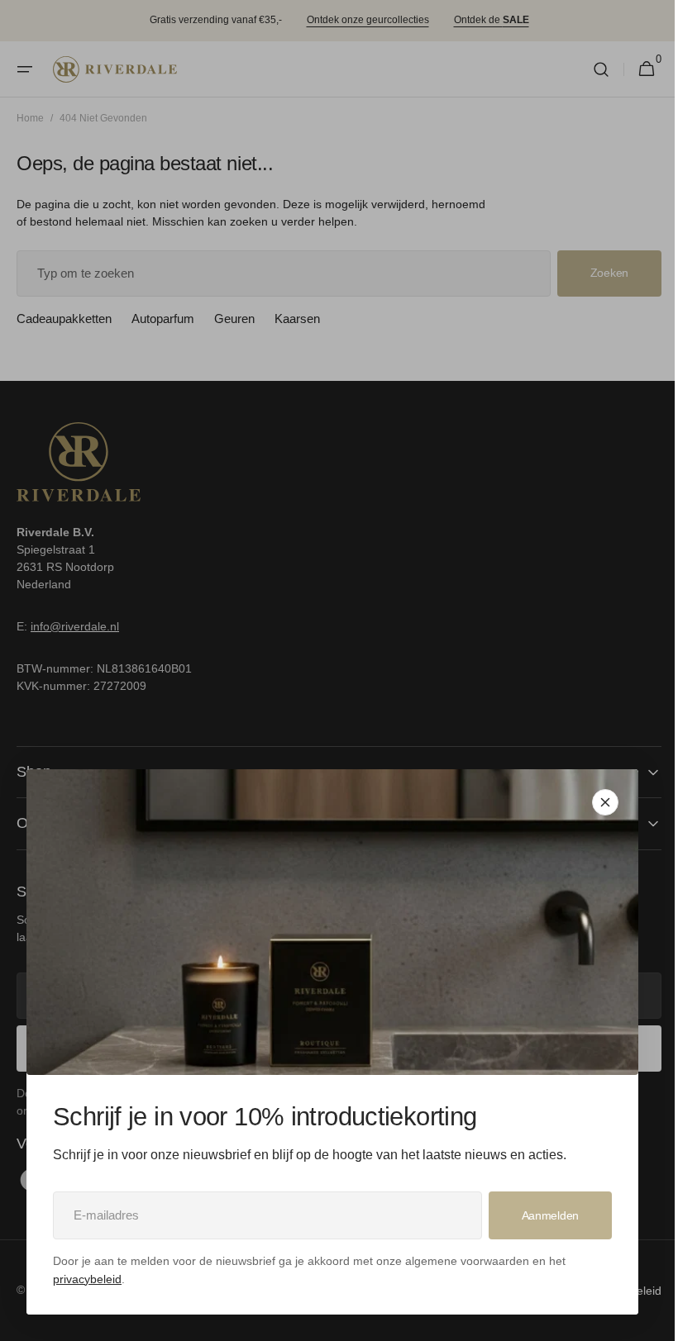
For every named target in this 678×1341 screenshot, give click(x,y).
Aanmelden (550, 1215)
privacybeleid (87, 1279)
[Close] (605, 802)
